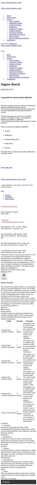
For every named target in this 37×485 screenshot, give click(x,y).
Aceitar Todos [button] (20, 270)
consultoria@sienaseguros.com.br (12, 222)
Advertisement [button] (5, 458)
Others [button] (3, 469)
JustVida (7, 195)
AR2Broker (9, 197)
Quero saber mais (6, 167)
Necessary (6, 309)
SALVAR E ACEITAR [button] (8, 479)
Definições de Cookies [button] (8, 270)
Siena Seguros (9, 199)
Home (3, 89)
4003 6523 (13, 44)
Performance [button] (5, 435)
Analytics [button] (4, 446)
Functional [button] (4, 423)
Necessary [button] (4, 307)
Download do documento (9, 206)
